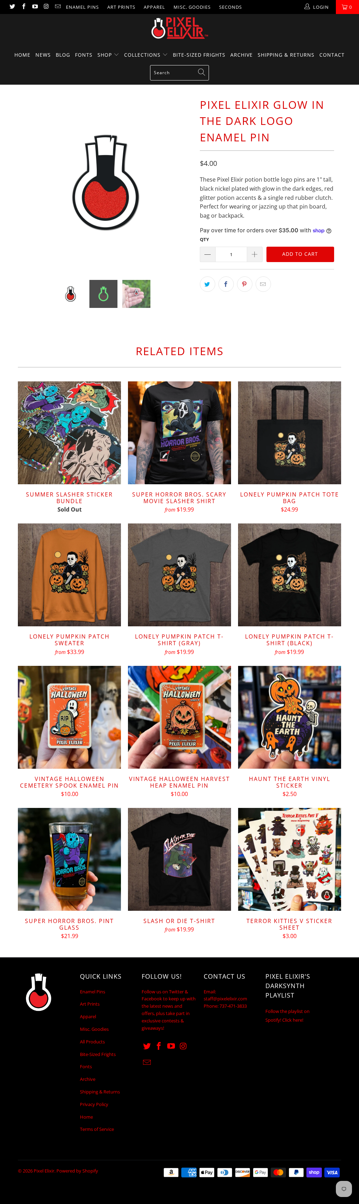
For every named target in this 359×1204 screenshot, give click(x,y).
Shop (105, 54)
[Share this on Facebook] (226, 284)
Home (22, 54)
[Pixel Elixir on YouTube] (35, 7)
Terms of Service (97, 1129)
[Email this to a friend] (263, 284)
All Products (92, 1041)
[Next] (183, 182)
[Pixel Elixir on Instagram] (46, 7)
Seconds (230, 7)
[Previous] (27, 182)
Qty (204, 239)
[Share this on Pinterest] (244, 284)
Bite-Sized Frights (199, 54)
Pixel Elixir (44, 1171)
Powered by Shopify (77, 1171)
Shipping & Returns (286, 54)
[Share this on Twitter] (207, 284)
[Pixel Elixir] (179, 28)
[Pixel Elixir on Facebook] (23, 7)
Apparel (154, 7)
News (43, 54)
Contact (332, 54)
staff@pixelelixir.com (225, 998)
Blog (63, 54)
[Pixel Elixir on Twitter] (12, 7)
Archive (241, 54)
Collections (143, 54)
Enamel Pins (82, 7)
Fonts (84, 54)
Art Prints (121, 7)
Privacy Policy (94, 1104)
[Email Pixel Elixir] (57, 7)
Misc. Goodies (192, 7)
